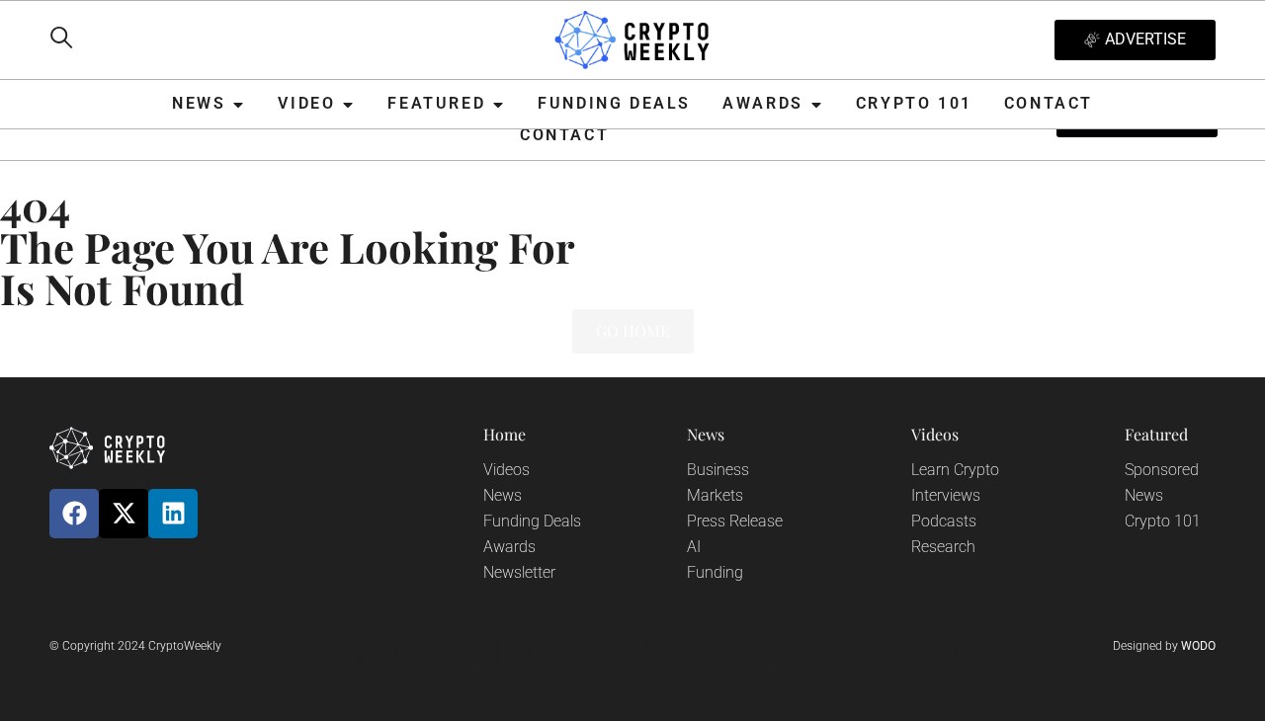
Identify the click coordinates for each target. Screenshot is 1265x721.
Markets (715, 495)
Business (718, 469)
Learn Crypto (955, 469)
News (502, 495)
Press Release (735, 521)
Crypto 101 (1163, 521)
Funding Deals (532, 521)
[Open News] (238, 104)
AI (694, 546)
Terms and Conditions (835, 651)
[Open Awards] (816, 104)
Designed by (1164, 646)
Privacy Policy (421, 651)
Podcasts (943, 521)
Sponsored (1162, 469)
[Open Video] (348, 104)
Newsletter (519, 572)
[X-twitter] (123, 513)
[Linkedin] (173, 513)
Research (943, 546)
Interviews (945, 495)
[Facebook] (74, 513)
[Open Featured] (498, 104)
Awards (509, 546)
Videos (506, 469)
